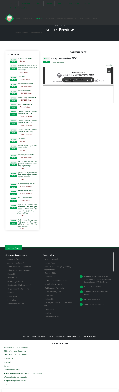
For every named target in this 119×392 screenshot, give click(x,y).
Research (7, 362)
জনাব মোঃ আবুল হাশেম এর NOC (26, 154)
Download (110, 65)
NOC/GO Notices (25, 86)
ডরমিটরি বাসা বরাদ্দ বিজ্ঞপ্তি (24, 58)
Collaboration (21, 33)
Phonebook (49, 309)
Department (12, 277)
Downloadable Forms (53, 284)
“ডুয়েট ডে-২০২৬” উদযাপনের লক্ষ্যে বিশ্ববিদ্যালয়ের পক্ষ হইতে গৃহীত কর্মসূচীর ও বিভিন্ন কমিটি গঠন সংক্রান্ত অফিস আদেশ (26, 223)
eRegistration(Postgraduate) (18, 289)
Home (17, 18)
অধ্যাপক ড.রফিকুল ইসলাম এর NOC (27, 97)
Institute (10, 292)
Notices (39, 18)
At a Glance (8, 358)
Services (48, 313)
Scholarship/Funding (15, 303)
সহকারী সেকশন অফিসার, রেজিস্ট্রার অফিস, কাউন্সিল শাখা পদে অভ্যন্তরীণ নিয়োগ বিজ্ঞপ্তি (27, 67)
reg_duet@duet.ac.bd (96, 304)
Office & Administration (66, 18)
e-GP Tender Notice (25, 104)
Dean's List (11, 274)
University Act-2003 (53, 316)
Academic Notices (26, 116)
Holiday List (49, 299)
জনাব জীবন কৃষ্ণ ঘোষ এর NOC (26, 191)
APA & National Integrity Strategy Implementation (23, 373)
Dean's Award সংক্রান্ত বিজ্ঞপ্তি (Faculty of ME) (27, 112)
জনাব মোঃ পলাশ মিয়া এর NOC (26, 83)
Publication (85, 18)
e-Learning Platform (15, 281)
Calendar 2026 (50, 273)
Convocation (50, 277)
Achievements (36, 33)
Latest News (49, 295)
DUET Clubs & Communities (56, 280)
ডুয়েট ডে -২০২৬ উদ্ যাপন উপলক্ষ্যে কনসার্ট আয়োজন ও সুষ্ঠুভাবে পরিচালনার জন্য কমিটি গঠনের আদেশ (27, 175)
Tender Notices (25, 79)
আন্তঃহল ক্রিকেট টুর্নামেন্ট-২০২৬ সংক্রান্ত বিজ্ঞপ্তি (27, 146)
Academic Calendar (15, 259)
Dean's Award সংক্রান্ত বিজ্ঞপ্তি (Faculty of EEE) (27, 130)
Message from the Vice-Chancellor (17, 347)
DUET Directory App (53, 291)
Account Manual (51, 259)
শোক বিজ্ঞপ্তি (21, 138)
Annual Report (50, 263)
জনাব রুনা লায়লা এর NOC (24, 90)
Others (22, 61)
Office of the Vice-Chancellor (15, 351)
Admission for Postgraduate (18, 270)
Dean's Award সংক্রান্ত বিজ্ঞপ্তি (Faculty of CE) (27, 121)
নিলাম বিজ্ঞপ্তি (21, 77)
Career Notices (24, 72)
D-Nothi (7, 384)
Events (95, 18)
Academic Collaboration (16, 263)
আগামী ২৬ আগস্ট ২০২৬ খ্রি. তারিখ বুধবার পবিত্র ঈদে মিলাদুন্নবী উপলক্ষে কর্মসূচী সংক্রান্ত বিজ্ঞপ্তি (27, 163)
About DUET (28, 18)
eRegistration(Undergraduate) (19, 285)
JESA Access (12, 296)
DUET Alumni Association (55, 288)
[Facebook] (108, 4)
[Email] (108, 7)
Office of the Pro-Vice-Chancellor (16, 355)
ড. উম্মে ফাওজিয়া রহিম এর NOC (26, 184)
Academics (50, 18)
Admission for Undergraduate (19, 266)
